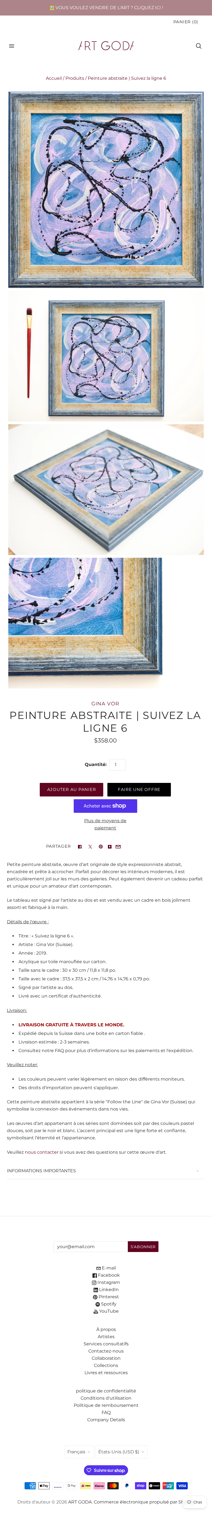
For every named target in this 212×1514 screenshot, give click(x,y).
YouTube (108, 1311)
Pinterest (108, 1296)
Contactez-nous (106, 1351)
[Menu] (11, 45)
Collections (106, 1365)
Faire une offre (139, 789)
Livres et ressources (106, 1372)
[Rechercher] (199, 46)
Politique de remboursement (106, 1405)
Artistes (106, 1336)
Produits (74, 78)
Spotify (108, 1304)
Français (76, 1451)
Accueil (54, 78)
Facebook (108, 1275)
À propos (106, 1329)
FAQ (106, 1412)
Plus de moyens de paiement (105, 824)
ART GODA (80, 1502)
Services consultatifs (106, 1343)
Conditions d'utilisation (106, 1398)
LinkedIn (108, 1289)
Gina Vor (105, 703)
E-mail (108, 1268)
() (185, 21)
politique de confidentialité (106, 1391)
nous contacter (42, 1152)
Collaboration (106, 1358)
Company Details (106, 1419)
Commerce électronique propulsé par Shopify (144, 1502)
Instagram (108, 1282)
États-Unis (118, 1451)
